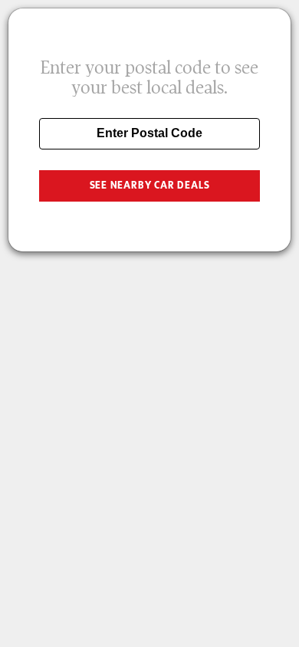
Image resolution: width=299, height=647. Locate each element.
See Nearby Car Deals (150, 185)
